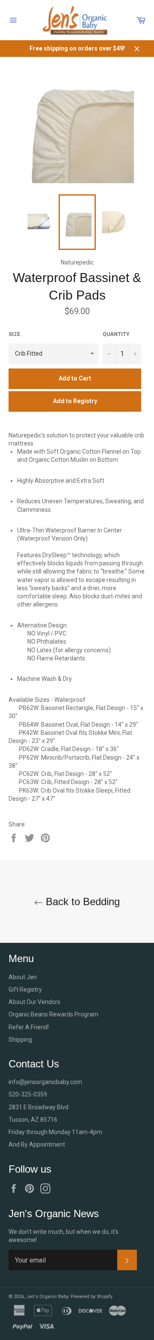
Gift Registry (25, 989)
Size (14, 334)
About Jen (23, 977)
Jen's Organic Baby (47, 1296)
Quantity (116, 334)
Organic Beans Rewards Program (53, 1014)
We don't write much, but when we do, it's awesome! (63, 1235)
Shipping (20, 1039)
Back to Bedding (81, 901)
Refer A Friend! (29, 1027)
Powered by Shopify (92, 1296)
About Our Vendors (34, 1001)
